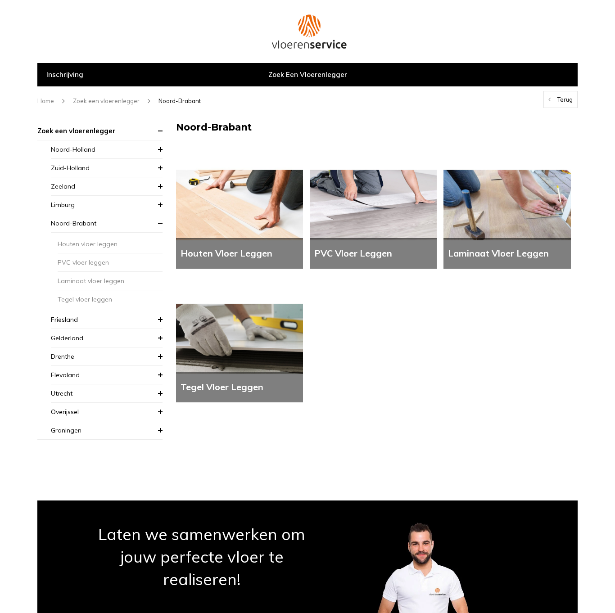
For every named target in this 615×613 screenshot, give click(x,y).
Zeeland (63, 186)
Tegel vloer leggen (85, 299)
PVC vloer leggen (83, 262)
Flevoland (65, 375)
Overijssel (65, 412)
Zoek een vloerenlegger (307, 74)
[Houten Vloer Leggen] (239, 204)
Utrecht (61, 393)
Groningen (66, 430)
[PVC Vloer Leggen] (373, 204)
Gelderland (67, 338)
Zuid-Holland (70, 168)
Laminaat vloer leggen (91, 281)
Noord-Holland (73, 149)
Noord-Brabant (179, 100)
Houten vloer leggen (88, 244)
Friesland (64, 320)
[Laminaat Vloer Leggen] (506, 204)
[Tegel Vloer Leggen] (239, 338)
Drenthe (62, 356)
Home (45, 100)
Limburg (63, 205)
